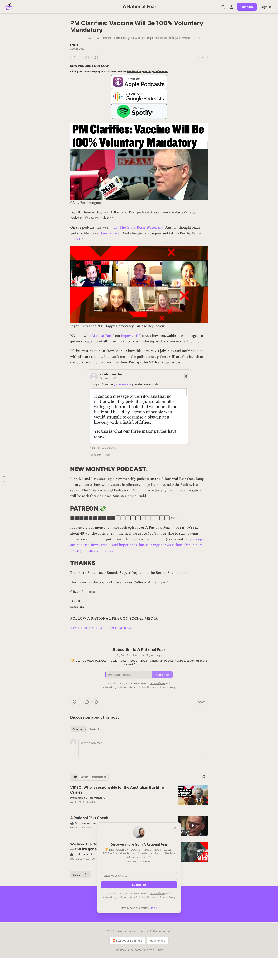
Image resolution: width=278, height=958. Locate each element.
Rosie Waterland (150, 227)
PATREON (84, 508)
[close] (175, 828)
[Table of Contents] (4, 479)
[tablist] (86, 729)
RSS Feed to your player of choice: (147, 71)
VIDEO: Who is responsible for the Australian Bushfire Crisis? (117, 790)
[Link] (65, 469)
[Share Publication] (231, 7)
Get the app (157, 940)
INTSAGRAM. (121, 628)
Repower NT (131, 336)
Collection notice (160, 931)
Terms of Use (157, 893)
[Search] (223, 7)
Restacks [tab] (95, 729)
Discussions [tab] (99, 776)
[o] (192, 825)
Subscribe (247, 7)
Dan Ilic (74, 45)
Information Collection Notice (138, 897)
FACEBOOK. (99, 628)
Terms (144, 931)
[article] (139, 797)
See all (77, 874)
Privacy (133, 931)
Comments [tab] (79, 729)
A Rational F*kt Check (89, 818)
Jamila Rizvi (110, 233)
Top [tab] (74, 776)
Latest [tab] (84, 776)
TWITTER (78, 628)
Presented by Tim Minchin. (87, 797)
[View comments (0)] (87, 57)
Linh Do (76, 239)
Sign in (266, 7)
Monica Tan (101, 336)
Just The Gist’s (124, 227)
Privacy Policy (167, 897)
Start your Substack (129, 940)
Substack (120, 950)
